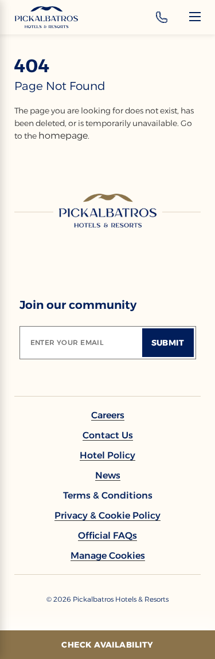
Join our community (77, 305)
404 (31, 66)
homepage (63, 135)
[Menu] (195, 16)
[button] (108, 555)
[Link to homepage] (108, 210)
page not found (59, 86)
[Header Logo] (46, 17)
